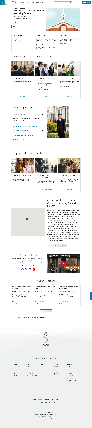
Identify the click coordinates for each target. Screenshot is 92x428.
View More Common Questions (19, 144)
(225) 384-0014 (21, 22)
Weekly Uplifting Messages (46, 189)
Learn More (22, 96)
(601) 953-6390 (63, 301)
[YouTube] (34, 269)
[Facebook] (22, 269)
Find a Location (46, 311)
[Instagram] (30, 269)
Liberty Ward (63, 43)
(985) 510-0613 (39, 301)
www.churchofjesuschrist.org (57, 245)
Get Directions (15, 303)
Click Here (22, 189)
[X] (26, 269)
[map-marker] (28, 220)
